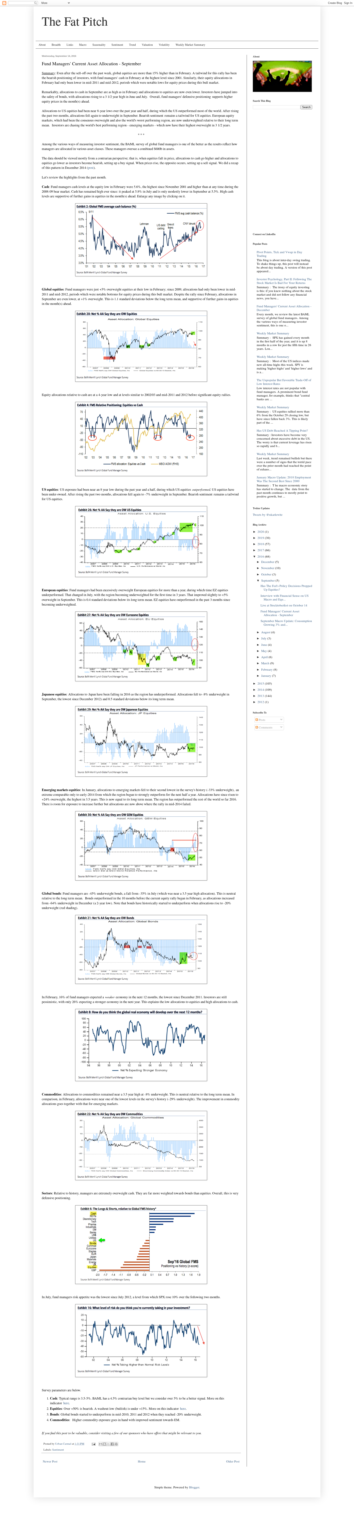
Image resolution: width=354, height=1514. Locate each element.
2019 (261, 538)
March (265, 663)
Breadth (56, 45)
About (42, 45)
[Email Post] (93, 1443)
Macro (82, 45)
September (268, 580)
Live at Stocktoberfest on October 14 (284, 605)
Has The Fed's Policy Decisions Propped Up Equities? (286, 587)
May (264, 651)
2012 (261, 702)
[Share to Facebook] (112, 1444)
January (266, 676)
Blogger (194, 1487)
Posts (261, 720)
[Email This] (101, 1444)
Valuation (147, 45)
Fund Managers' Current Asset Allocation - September (280, 613)
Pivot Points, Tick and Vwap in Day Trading (279, 254)
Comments (265, 727)
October (266, 574)
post (91, 167)
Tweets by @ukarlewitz (268, 514)
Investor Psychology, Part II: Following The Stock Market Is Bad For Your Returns (284, 281)
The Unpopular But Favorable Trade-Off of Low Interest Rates (284, 382)
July (264, 638)
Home (142, 1461)
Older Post (232, 1461)
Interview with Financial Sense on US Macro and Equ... (285, 597)
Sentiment (117, 45)
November (268, 568)
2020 (261, 531)
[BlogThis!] (104, 1444)
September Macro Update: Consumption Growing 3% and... (286, 623)
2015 (261, 683)
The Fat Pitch (75, 21)
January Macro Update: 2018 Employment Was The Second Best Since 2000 (284, 479)
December (268, 562)
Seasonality (99, 45)
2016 (261, 556)
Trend (132, 45)
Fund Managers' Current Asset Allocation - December (284, 308)
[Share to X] (108, 1444)
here (66, 1403)
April (265, 657)
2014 (261, 689)
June (264, 645)
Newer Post (50, 1461)
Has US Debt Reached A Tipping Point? (282, 430)
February (267, 669)
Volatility (164, 45)
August (266, 632)
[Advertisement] (278, 141)
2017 (261, 550)
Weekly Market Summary (190, 45)
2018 (261, 544)
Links (70, 45)
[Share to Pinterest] (116, 1444)
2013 (261, 696)
